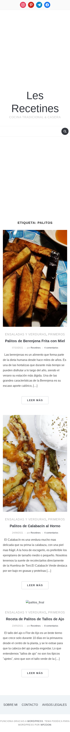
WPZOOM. (46, 725)
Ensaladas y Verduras (25, 334)
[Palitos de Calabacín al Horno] (35, 463)
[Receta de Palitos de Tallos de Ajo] (35, 602)
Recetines (36, 348)
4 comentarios (51, 348)
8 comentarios (51, 626)
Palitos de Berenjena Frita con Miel (35, 341)
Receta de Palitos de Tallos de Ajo (35, 619)
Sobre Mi (10, 704)
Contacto (30, 704)
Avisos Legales (54, 704)
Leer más (35, 400)
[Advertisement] (35, 46)
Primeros (56, 334)
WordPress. (35, 721)
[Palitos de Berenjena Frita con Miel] (35, 278)
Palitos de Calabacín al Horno (35, 526)
